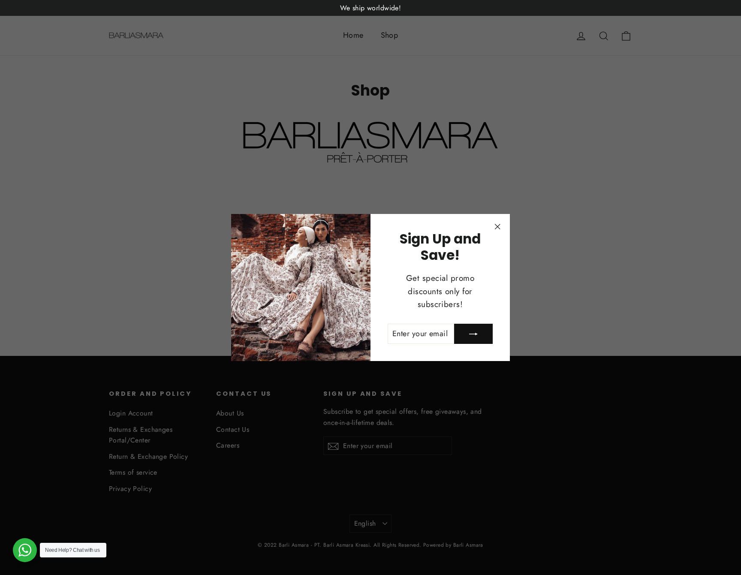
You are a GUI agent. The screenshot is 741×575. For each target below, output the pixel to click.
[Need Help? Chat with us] (25, 550)
